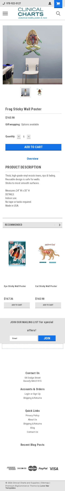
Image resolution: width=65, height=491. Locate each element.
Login (27, 394)
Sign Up (36, 394)
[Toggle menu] (5, 13)
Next (59, 55)
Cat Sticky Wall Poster (46, 286)
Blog (32, 428)
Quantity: (10, 136)
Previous (5, 55)
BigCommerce (22, 486)
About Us (32, 419)
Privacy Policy (32, 415)
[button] (32, 355)
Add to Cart (17, 305)
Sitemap (45, 483)
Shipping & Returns (32, 398)
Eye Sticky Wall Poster (15, 286)
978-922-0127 (13, 3)
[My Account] (49, 3)
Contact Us (32, 432)
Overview (32, 158)
